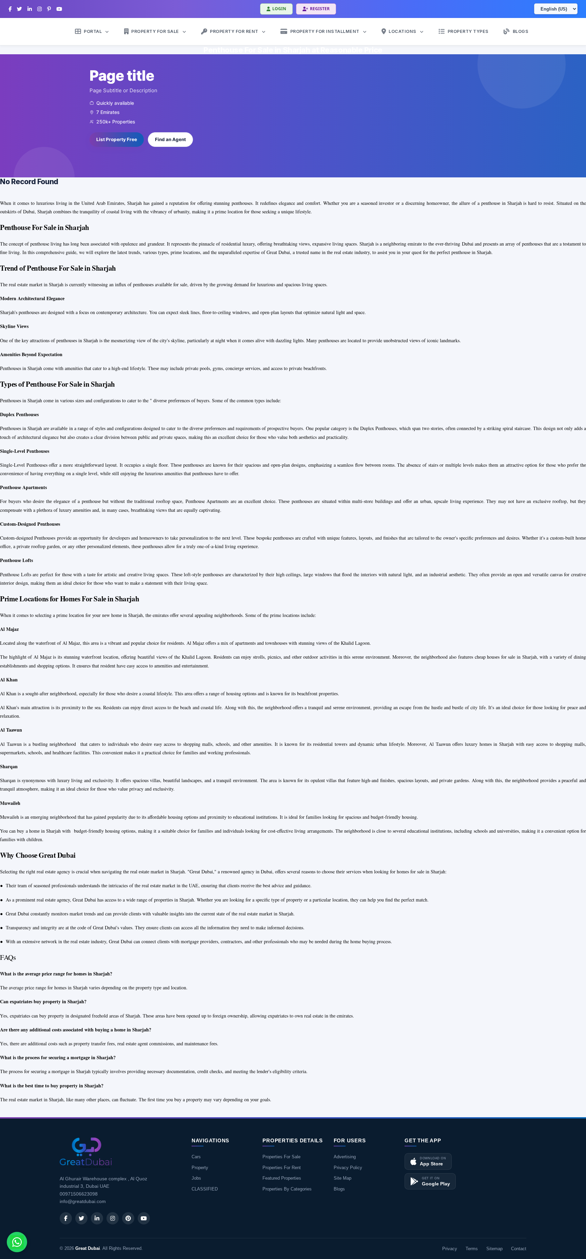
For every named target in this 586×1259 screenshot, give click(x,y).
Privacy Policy (348, 1167)
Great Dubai (87, 1248)
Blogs (339, 1189)
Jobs (196, 1178)
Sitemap (494, 1248)
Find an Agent (170, 139)
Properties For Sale (281, 1156)
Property (200, 1167)
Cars (196, 1156)
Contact (518, 1248)
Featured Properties (281, 1178)
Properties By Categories (287, 1189)
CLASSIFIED (205, 1189)
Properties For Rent (281, 1167)
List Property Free (116, 139)
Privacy (449, 1248)
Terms (472, 1248)
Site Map (342, 1178)
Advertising (345, 1156)
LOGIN (279, 9)
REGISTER (320, 9)
